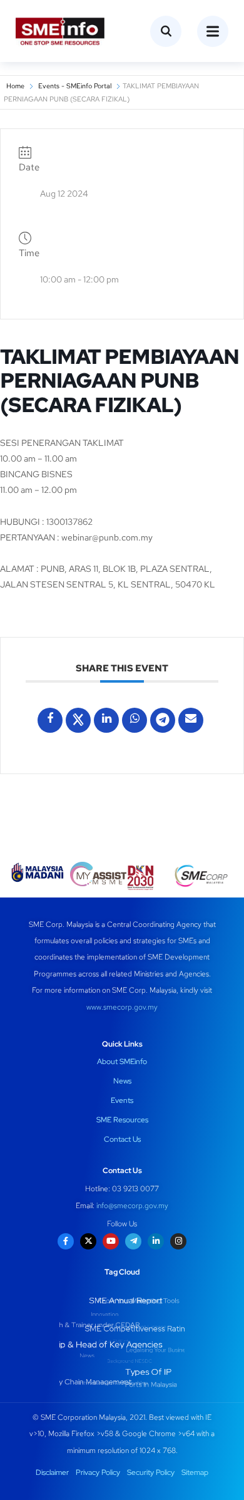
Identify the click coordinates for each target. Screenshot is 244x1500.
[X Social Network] (78, 720)
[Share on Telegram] (162, 720)
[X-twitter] (88, 1241)
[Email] (190, 720)
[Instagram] (178, 1241)
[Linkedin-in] (156, 1241)
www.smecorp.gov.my (122, 1007)
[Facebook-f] (66, 1241)
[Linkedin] (106, 720)
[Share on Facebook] (50, 720)
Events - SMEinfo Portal (74, 85)
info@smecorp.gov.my (132, 1206)
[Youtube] (111, 1241)
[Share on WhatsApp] (134, 720)
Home (15, 85)
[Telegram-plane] (133, 1241)
